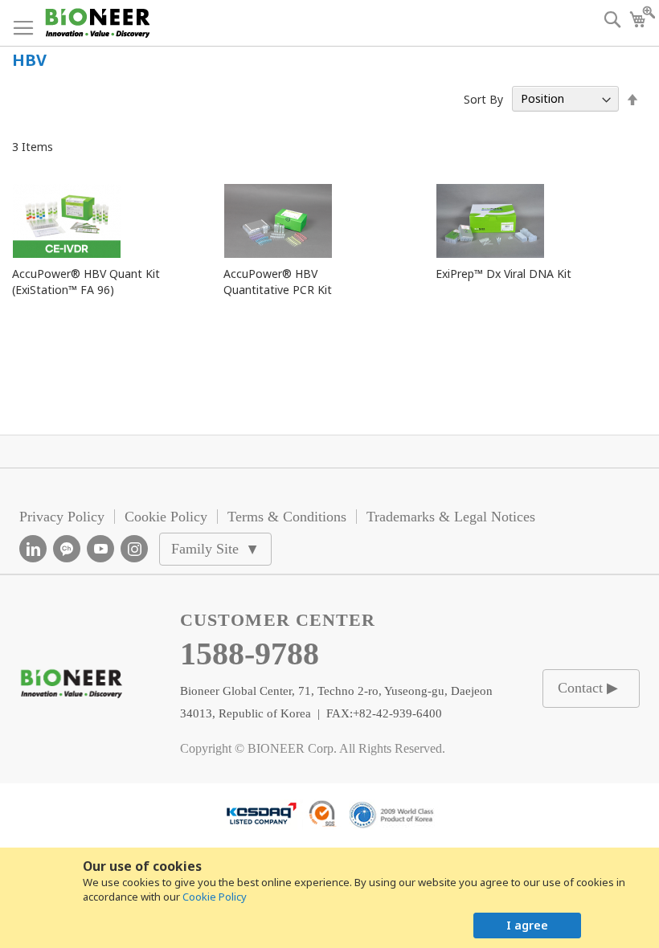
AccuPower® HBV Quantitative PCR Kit (277, 281)
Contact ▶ (588, 688)
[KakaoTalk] (66, 548)
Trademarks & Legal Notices (450, 516)
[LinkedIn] (33, 548)
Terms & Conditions (286, 516)
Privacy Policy (61, 516)
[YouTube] (100, 548)
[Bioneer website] (96, 23)
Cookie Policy (214, 896)
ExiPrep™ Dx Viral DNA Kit (503, 273)
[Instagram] (134, 548)
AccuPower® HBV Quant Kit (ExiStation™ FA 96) (86, 281)
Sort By (483, 98)
